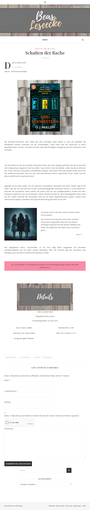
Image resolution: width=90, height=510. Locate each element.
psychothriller (47, 357)
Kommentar (8, 429)
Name (7, 380)
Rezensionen (60, 506)
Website (7, 402)
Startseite (52, 506)
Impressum (77, 506)
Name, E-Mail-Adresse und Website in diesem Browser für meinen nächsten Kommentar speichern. (41, 416)
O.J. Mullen (36, 357)
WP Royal (19, 506)
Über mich (69, 506)
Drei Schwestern (25, 357)
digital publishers (11, 357)
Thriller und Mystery (45, 49)
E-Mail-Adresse (10, 391)
